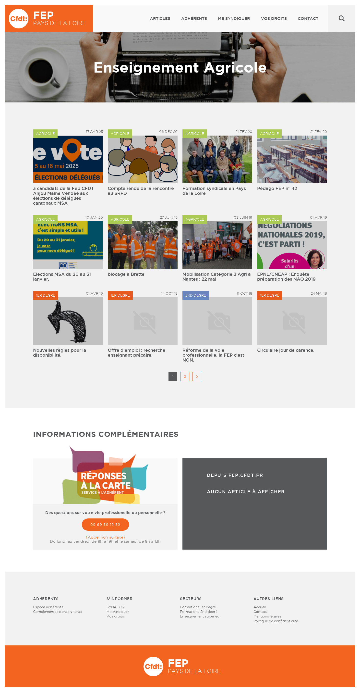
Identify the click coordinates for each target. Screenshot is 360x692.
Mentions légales (267, 616)
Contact (308, 18)
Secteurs (191, 599)
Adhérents (194, 18)
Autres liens (268, 599)
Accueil (259, 607)
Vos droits (274, 18)
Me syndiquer (234, 18)
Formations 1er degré (198, 607)
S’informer (120, 599)
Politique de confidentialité (275, 621)
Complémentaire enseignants (57, 612)
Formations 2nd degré (198, 612)
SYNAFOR (115, 607)
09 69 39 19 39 (105, 525)
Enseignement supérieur (200, 616)
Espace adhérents (48, 607)
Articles (160, 18)
